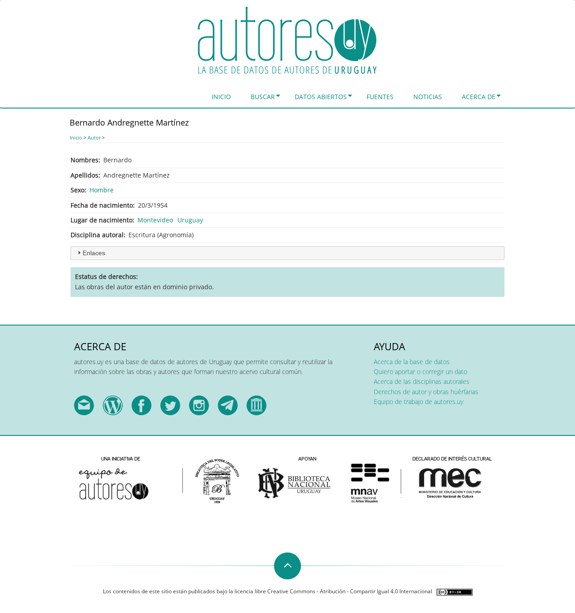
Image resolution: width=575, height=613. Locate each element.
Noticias (427, 96)
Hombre (101, 190)
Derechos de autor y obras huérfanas (426, 391)
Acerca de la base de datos (412, 361)
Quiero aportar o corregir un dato (420, 371)
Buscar (263, 96)
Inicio (221, 96)
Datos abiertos (321, 96)
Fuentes (380, 96)
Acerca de (478, 96)
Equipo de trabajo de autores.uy (418, 401)
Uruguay (190, 220)
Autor (94, 137)
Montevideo (155, 220)
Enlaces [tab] (94, 253)
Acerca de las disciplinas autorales (421, 381)
